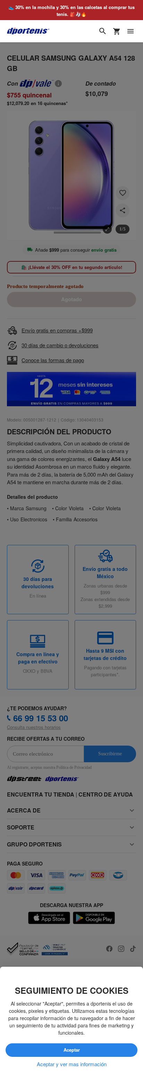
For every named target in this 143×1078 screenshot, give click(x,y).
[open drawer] (130, 31)
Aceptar (71, 1050)
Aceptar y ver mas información (71, 1064)
